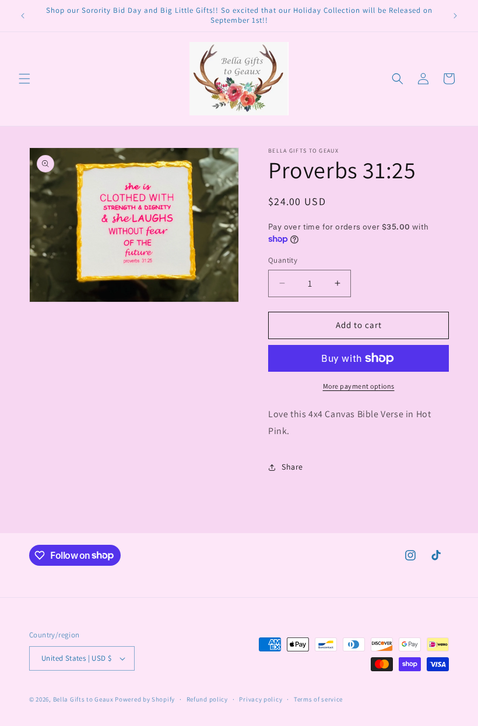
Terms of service (318, 699)
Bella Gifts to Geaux (84, 699)
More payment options (359, 386)
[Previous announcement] (23, 16)
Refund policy (207, 699)
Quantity (282, 260)
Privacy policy (260, 699)
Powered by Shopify (145, 699)
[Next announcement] (455, 16)
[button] (24, 78)
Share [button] (292, 466)
